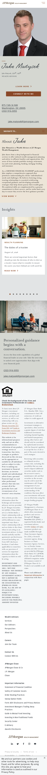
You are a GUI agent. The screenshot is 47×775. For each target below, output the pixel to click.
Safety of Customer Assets (16, 691)
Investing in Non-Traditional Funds (19, 717)
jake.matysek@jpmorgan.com (23, 121)
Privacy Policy (7, 772)
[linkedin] (14, 744)
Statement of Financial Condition (18, 687)
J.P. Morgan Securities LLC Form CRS (10, 426)
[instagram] (31, 744)
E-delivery (9, 725)
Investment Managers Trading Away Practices (19, 708)
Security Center (11, 721)
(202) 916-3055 (11, 370)
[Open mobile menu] (43, 3)
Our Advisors (10, 625)
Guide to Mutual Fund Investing (17, 714)
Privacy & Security (12, 752)
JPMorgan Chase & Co (14, 668)
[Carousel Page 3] (16, 294)
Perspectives (10, 629)
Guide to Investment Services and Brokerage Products (11, 430)
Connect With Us (11, 656)
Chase (7, 675)
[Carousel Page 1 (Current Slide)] (10, 294)
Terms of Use (28, 752)
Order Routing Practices (15, 695)
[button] (45, 758)
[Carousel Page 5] (23, 294)
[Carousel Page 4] (20, 294)
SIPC (41, 527)
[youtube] (35, 744)
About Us (8, 633)
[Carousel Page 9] (37, 294)
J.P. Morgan (9, 672)
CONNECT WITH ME (23, 94)
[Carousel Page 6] (26, 294)
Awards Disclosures (13, 729)
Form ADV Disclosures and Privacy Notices (22, 703)
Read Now (10, 271)
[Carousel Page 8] (33, 294)
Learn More (22, 86)
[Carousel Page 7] (30, 294)
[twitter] (20, 744)
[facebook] (25, 744)
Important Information (33, 575)
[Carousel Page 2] (13, 294)
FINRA (33, 527)
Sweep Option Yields (13, 699)
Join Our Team (11, 644)
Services (8, 621)
